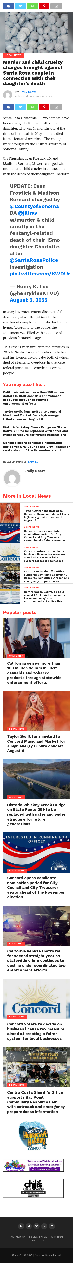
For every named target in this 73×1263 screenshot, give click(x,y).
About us (38, 1240)
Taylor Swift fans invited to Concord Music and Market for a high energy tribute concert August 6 (32, 415)
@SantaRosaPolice (34, 260)
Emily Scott (28, 91)
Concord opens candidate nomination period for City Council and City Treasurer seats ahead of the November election (36, 446)
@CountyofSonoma (34, 206)
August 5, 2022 (29, 300)
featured (32, 461)
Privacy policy (38, 1237)
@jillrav (27, 213)
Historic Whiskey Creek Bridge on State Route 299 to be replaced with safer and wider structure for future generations (35, 431)
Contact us (18, 1237)
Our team (57, 1237)
